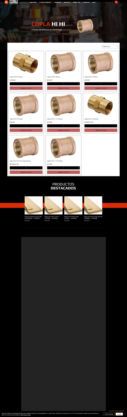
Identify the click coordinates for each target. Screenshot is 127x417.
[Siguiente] (105, 205)
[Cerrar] (125, 414)
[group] (63, 209)
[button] (45, 2)
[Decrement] (11, 83)
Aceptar (119, 414)
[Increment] (41, 83)
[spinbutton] (26, 83)
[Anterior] (22, 205)
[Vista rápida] (34, 205)
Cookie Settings (109, 414)
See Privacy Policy (26, 415)
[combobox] (110, 46)
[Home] (116, 2)
